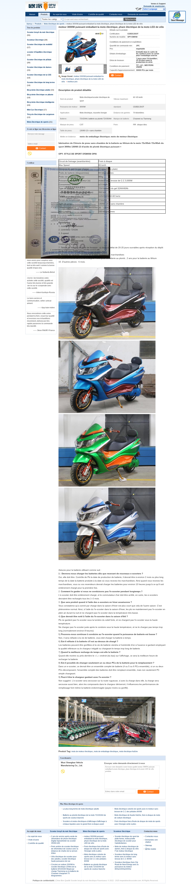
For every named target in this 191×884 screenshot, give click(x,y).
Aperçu (29, 24)
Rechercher (131, 19)
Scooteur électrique (35, 40)
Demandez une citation (151, 841)
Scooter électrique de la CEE (39, 75)
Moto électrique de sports (54, 24)
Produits (44, 14)
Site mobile (151, 849)
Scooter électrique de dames (39, 67)
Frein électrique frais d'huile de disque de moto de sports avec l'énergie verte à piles (96, 848)
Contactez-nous (115, 14)
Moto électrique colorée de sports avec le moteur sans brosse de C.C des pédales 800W (95, 857)
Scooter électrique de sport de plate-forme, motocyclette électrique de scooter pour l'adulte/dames (127, 839)
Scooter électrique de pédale (39, 60)
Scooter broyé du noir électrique (40, 32)
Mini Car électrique (35, 110)
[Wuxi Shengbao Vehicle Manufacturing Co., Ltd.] (31, 155)
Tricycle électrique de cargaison (40, 114)
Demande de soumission (154, 6)
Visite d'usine (77, 14)
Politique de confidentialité (43, 881)
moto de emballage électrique (106, 751)
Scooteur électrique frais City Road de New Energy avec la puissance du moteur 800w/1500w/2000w (126, 865)
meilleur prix (72, 82)
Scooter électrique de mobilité (39, 44)
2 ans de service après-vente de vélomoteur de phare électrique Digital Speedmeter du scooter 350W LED (64, 839)
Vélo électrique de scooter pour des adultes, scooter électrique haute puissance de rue (64, 859)
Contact (42, 148)
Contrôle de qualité (96, 14)
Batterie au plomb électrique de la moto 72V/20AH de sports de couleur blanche (95, 866)
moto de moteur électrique (82, 751)
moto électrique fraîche (128, 751)
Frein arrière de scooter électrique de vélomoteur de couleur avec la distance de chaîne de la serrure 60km (65, 849)
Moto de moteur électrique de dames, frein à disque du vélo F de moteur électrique (127, 848)
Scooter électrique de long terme (41, 82)
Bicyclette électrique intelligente (40, 102)
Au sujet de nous (60, 14)
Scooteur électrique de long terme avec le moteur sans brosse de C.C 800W (126, 856)
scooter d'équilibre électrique (39, 52)
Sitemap (148, 845)
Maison (32, 14)
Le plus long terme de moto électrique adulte (81, 809)
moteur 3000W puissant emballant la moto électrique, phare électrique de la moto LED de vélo (82, 79)
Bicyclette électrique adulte (38, 90)
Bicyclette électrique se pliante (40, 95)
